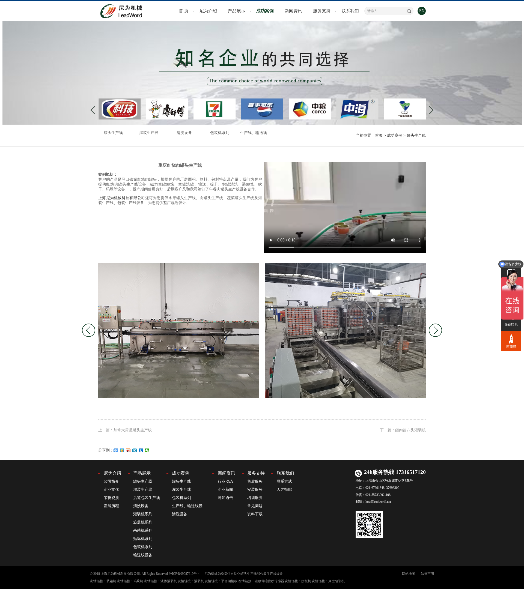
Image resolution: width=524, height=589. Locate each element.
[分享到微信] (147, 450)
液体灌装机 (168, 581)
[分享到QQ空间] (122, 450)
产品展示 (236, 10)
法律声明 (427, 574)
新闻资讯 (293, 10)
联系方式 (284, 481)
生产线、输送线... (255, 133)
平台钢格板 (229, 581)
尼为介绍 (208, 10)
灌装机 (199, 581)
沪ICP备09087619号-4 (184, 574)
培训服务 (255, 498)
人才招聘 (284, 490)
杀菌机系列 (142, 530)
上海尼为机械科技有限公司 (121, 198)
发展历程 (111, 506)
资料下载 (255, 514)
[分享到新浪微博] (128, 450)
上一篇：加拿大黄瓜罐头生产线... (126, 430)
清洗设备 (184, 133)
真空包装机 (336, 581)
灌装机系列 (142, 514)
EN (421, 11)
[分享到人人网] (141, 450)
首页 (379, 135)
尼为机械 (211, 574)
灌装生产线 (148, 133)
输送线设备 (142, 555)
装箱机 (111, 581)
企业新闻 (225, 490)
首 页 (184, 10)
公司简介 (111, 481)
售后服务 (255, 481)
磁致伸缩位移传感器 (269, 581)
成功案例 (265, 10)
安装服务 (255, 490)
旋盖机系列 (142, 522)
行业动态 (225, 481)
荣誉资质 (111, 498)
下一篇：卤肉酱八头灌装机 (403, 430)
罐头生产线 (113, 133)
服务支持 (322, 10)
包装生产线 (268, 574)
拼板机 (306, 581)
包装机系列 (219, 133)
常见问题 (255, 506)
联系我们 (350, 10)
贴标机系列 (142, 539)
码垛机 (138, 581)
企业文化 (111, 490)
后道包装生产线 (146, 498)
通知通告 (225, 498)
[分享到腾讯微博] (134, 450)
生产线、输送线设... (189, 506)
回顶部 (511, 346)
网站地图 (408, 574)
